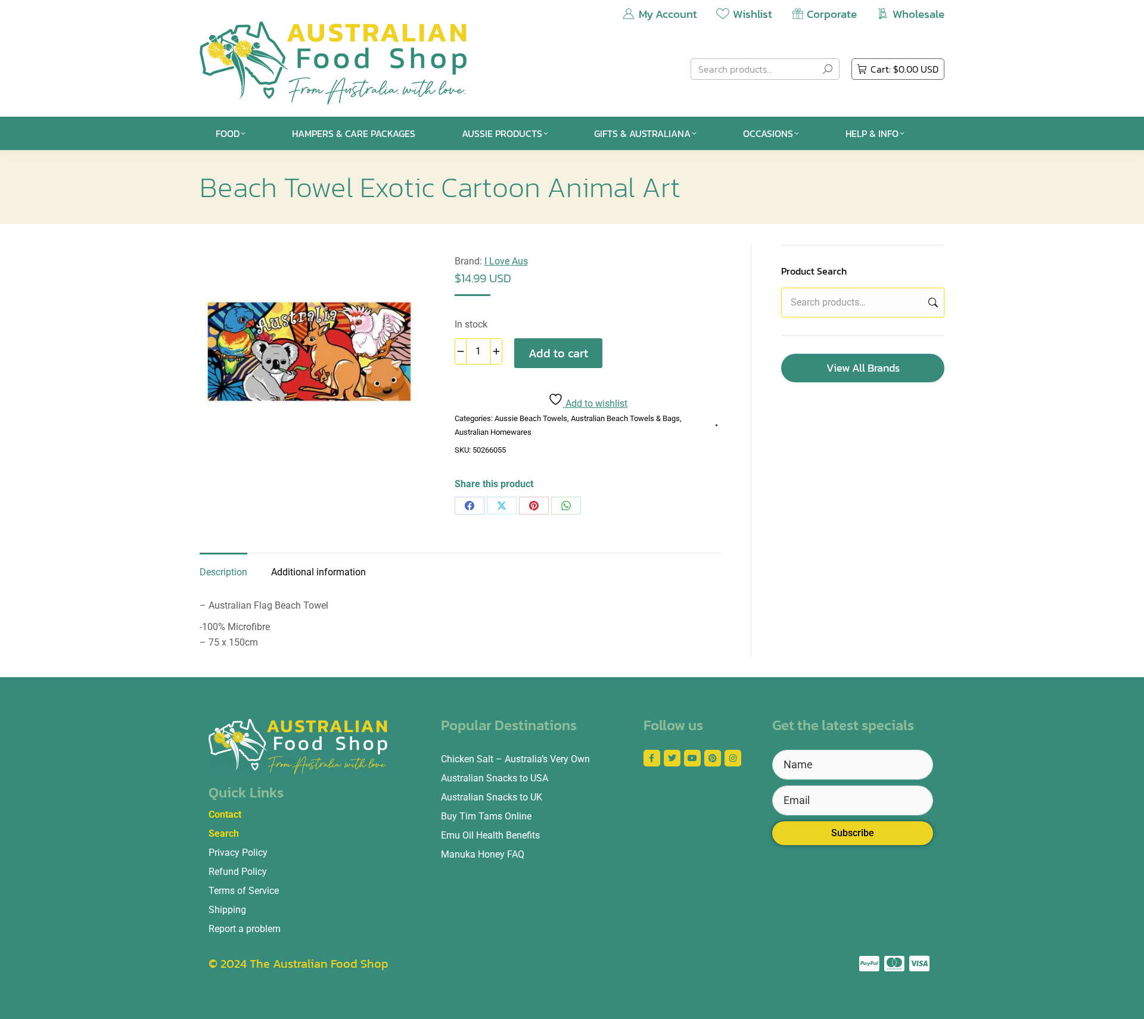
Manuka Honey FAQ (482, 854)
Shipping (227, 909)
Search (932, 302)
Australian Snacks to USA (494, 778)
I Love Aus (506, 261)
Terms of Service (244, 890)
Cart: (904, 69)
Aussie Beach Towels (531, 418)
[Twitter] (672, 758)
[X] (502, 506)
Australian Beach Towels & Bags (625, 418)
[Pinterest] (534, 506)
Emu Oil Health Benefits (490, 835)
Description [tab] (223, 572)
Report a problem (245, 928)
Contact (225, 814)
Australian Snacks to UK (491, 797)
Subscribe (852, 833)
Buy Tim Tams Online (486, 816)
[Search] (827, 69)
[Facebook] (469, 506)
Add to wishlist (595, 403)
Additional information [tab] (318, 572)
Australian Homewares (493, 432)
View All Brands (863, 368)
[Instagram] (733, 758)
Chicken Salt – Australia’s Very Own (515, 759)
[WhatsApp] (566, 506)
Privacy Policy (238, 852)
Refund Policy (238, 871)
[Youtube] (692, 758)
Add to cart (558, 353)
